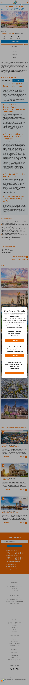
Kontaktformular (10, 326)
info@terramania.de (12, 327)
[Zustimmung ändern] (3, 680)
